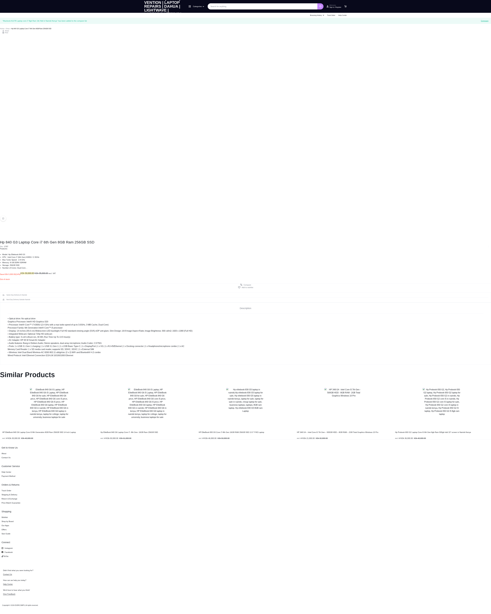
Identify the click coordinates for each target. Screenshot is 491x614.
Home (2, 29)
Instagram (9, 548)
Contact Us (6, 458)
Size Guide (6, 534)
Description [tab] (245, 308)
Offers (4, 530)
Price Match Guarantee (11, 503)
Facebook (9, 552)
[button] (245, 284)
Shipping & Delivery (9, 495)
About (4, 453)
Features (3, 249)
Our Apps (5, 525)
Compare (484, 21)
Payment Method (8, 476)
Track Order (331, 15)
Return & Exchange (9, 499)
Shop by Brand (8, 521)
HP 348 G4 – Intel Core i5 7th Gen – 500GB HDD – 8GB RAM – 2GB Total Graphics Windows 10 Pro (337, 432)
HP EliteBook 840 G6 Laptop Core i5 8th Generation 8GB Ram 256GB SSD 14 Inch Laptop (39, 432)
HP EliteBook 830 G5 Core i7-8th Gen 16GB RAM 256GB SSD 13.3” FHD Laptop (231, 432)
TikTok (5, 556)
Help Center (342, 15)
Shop (8, 29)
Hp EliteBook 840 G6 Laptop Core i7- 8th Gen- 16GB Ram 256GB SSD (129, 432)
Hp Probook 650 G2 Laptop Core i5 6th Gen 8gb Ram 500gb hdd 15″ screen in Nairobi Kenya (433, 432)
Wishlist (5, 517)
